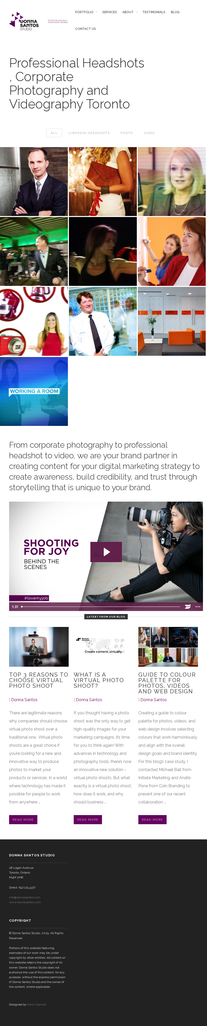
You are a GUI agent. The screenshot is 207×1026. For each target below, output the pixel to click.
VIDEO (149, 133)
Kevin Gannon (36, 1004)
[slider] (101, 606)
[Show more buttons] (198, 606)
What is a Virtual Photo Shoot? (99, 680)
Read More (23, 819)
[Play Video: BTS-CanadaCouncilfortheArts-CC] (106, 552)
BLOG (175, 12)
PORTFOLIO (84, 12)
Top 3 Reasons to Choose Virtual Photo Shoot (38, 680)
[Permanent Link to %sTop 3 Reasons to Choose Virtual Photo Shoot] (39, 647)
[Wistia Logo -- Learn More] (188, 606)
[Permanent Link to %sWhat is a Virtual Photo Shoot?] (103, 647)
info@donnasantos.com (24, 897)
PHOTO (127, 133)
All (54, 133)
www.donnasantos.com (25, 902)
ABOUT (128, 12)
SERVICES (109, 12)
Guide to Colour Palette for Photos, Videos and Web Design (167, 683)
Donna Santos (24, 699)
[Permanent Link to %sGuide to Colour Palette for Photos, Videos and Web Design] (168, 647)
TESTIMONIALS (153, 12)
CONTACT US (85, 29)
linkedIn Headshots (89, 133)
